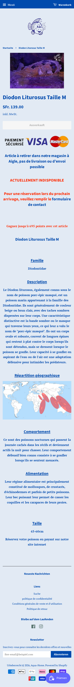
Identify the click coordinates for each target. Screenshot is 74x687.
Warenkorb (64, 5)
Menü (11, 4)
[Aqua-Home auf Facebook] (33, 627)
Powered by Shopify (56, 665)
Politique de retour (37, 609)
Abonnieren (61, 654)
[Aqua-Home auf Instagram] (41, 627)
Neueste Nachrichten (37, 574)
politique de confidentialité (37, 598)
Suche (37, 593)
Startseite (8, 48)
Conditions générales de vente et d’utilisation (37, 603)
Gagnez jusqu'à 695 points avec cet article (37, 226)
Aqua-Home (37, 665)
